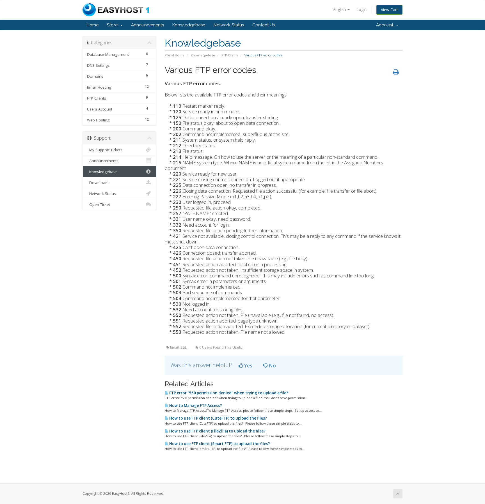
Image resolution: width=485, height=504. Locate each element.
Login (361, 9)
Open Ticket (98, 204)
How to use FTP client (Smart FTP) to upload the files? (219, 443)
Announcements (147, 24)
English (340, 9)
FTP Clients (229, 55)
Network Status (229, 24)
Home (93, 24)
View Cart (389, 9)
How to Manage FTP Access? (195, 405)
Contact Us (263, 24)
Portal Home (174, 55)
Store (113, 24)
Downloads (98, 182)
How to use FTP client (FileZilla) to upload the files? (217, 431)
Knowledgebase (188, 24)
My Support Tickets (104, 149)
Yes (247, 365)
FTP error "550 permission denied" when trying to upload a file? (228, 392)
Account (385, 24)
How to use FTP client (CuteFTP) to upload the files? (217, 418)
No (271, 365)
